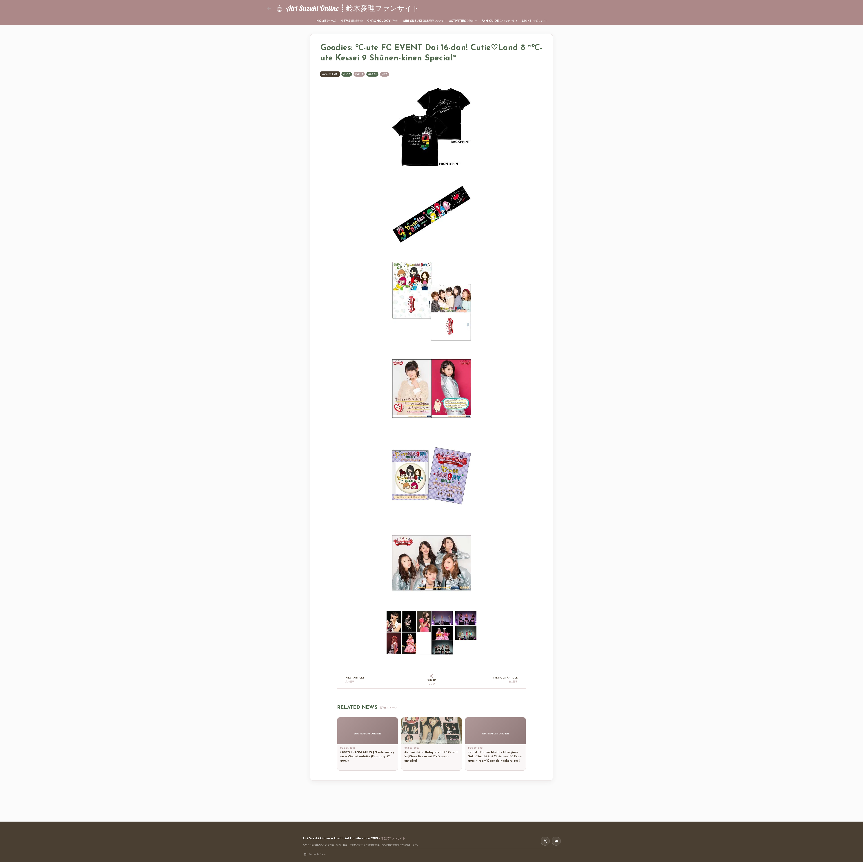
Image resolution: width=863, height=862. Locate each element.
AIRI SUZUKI (424, 21)
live (384, 74)
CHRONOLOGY (382, 21)
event (359, 74)
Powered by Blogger (318, 854)
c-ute (346, 74)
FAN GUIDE (500, 21)
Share (431, 682)
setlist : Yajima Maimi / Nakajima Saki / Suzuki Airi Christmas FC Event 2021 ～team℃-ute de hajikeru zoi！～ (495, 759)
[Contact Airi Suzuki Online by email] (556, 841)
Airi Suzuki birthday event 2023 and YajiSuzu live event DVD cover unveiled (431, 756)
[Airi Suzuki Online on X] (545, 841)
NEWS (352, 21)
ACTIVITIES (463, 21)
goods (372, 74)
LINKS (534, 21)
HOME (326, 21)
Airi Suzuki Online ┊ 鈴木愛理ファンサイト (352, 8)
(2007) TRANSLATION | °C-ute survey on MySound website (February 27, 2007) (367, 756)
